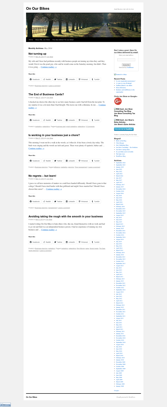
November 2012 (120, 285)
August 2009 (120, 371)
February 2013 (120, 279)
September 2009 (120, 369)
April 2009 (119, 379)
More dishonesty (121, 87)
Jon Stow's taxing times (123, 149)
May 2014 (119, 246)
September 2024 (120, 163)
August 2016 (120, 193)
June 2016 (119, 198)
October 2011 (120, 314)
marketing (38, 126)
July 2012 (119, 294)
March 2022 (119, 176)
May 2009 (119, 377)
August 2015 (120, 215)
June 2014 (119, 244)
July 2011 (119, 320)
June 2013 (119, 270)
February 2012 (120, 305)
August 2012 (120, 292)
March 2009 (119, 382)
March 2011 (119, 329)
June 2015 (119, 220)
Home (31, 39)
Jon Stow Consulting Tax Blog (124, 114)
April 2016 (119, 202)
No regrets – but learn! (42, 175)
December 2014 (120, 230)
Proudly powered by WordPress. (126, 397)
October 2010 (120, 340)
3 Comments (90, 126)
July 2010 (119, 347)
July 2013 (119, 268)
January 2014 (120, 255)
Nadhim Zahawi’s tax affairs (124, 85)
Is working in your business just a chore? (54, 135)
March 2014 (119, 250)
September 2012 (120, 290)
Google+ (116, 390)
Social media (94, 248)
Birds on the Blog (121, 141)
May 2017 (119, 180)
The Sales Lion (120, 154)
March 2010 (119, 355)
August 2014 (120, 239)
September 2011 (120, 316)
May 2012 (119, 298)
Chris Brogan (120, 143)
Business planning (41, 86)
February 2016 (120, 206)
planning (71, 167)
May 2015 (119, 222)
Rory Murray (81, 248)
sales (87, 248)
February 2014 (120, 252)
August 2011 (120, 318)
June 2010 (119, 349)
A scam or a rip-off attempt (124, 83)
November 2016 (120, 189)
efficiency (57, 167)
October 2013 (120, 261)
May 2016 (119, 200)
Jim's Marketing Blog (122, 145)
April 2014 (119, 248)
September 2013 (120, 263)
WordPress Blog (121, 156)
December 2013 (120, 257)
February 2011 (120, 331)
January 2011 (120, 333)
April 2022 (119, 174)
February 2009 (120, 384)
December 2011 (120, 309)
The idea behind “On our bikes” (63, 39)
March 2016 (119, 204)
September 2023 (120, 165)
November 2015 (120, 211)
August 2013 (120, 266)
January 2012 (120, 307)
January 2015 (120, 228)
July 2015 (119, 217)
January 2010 (120, 360)
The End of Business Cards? (46, 94)
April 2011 (119, 327)
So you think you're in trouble (124, 152)
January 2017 (120, 187)
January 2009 (120, 386)
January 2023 (120, 167)
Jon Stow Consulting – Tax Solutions (127, 147)
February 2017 (120, 184)
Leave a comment (54, 86)
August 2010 (120, 344)
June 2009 (119, 375)
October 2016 (120, 191)
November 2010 (120, 338)
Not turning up (37, 53)
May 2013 (119, 272)
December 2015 (120, 209)
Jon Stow (50, 57)
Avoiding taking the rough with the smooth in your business (65, 216)
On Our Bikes (37, 8)
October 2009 (120, 366)
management (52, 208)
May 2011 (119, 325)
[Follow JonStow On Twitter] (124, 130)
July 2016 (119, 195)
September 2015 (120, 213)
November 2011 (120, 312)
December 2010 (120, 336)
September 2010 (120, 342)
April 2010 (119, 353)
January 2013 (120, 281)
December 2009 (120, 362)
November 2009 (120, 364)
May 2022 (119, 171)
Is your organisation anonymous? (125, 81)
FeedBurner (130, 67)
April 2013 (119, 274)
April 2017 (119, 182)
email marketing (71, 126)
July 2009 (119, 373)
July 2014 (119, 241)
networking (46, 126)
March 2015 (119, 224)
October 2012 (120, 287)
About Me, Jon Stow (42, 39)
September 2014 (120, 237)
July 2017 (119, 178)
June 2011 (119, 323)
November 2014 (120, 233)
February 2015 (120, 226)
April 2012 (119, 301)
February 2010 (120, 358)
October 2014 (120, 235)
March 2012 (119, 303)
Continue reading (49, 67)
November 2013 (120, 259)
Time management (81, 167)
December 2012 (120, 283)
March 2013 (119, 277)
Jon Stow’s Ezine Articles (124, 124)
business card (61, 126)
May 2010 (119, 351)
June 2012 (119, 296)
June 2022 (119, 169)
